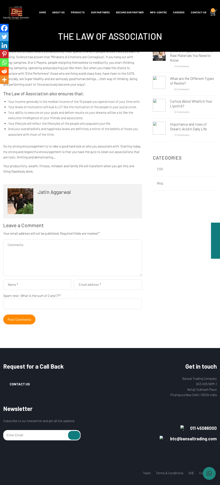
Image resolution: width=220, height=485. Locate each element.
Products (78, 12)
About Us (58, 12)
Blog (160, 183)
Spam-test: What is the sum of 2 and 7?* (32, 296)
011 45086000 (203, 428)
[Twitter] (4, 36)
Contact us (198, 12)
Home (42, 12)
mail (215, 245)
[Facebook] (4, 28)
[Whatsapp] (4, 62)
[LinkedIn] (30, 474)
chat (215, 227)
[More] (4, 79)
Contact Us (20, 384)
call (215, 236)
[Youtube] (22, 474)
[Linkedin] (4, 45)
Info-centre (158, 12)
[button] (209, 473)
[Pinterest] (4, 54)
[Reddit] (4, 71)
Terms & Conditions (169, 473)
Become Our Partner (130, 12)
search (215, 254)
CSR (160, 169)
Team (147, 473)
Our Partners (100, 12)
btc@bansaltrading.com (193, 438)
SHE (191, 473)
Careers (179, 12)
